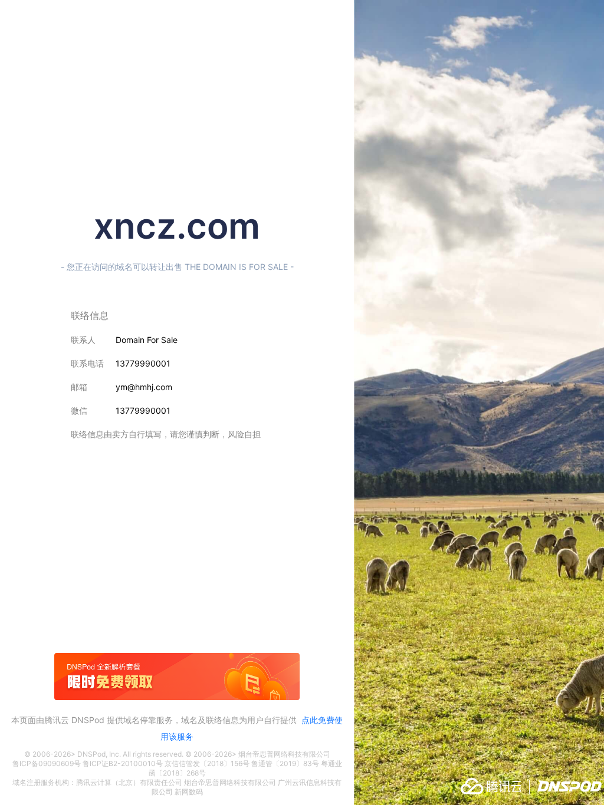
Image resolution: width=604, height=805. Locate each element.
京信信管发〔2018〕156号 (207, 763)
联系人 (83, 340)
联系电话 (87, 363)
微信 (79, 410)
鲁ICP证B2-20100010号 (123, 763)
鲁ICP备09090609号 (46, 763)
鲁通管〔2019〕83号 (285, 763)
